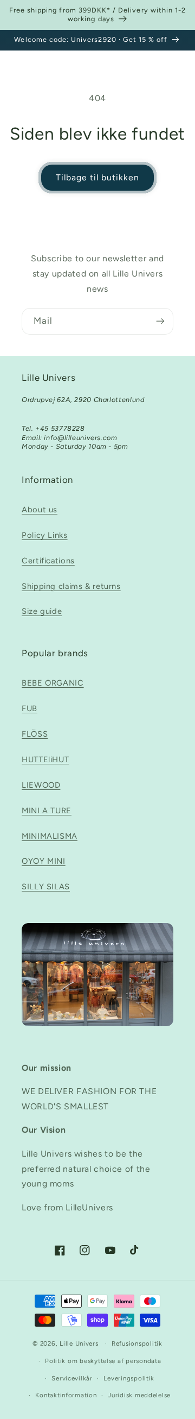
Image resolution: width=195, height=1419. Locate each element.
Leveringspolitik (128, 1378)
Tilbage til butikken (98, 177)
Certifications (48, 561)
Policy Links (45, 535)
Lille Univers (79, 1343)
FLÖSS (35, 734)
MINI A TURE (47, 810)
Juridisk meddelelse (139, 1395)
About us (39, 509)
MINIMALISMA (49, 836)
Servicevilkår (72, 1378)
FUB (29, 708)
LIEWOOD (41, 785)
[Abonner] (160, 321)
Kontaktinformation (65, 1395)
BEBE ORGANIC (53, 683)
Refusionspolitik (137, 1343)
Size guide (42, 611)
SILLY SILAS (46, 886)
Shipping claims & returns (71, 586)
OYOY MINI (44, 861)
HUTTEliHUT (45, 759)
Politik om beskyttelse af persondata (103, 1361)
